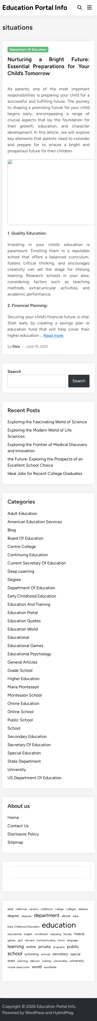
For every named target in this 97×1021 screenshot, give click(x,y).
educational (14, 934)
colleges (71, 909)
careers (33, 909)
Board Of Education (25, 538)
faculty (67, 934)
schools (45, 954)
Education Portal (23, 612)
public (73, 946)
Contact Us (18, 825)
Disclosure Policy (23, 834)
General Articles (22, 662)
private (44, 946)
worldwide (50, 967)
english (28, 934)
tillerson (35, 961)
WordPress (34, 1012)
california (21, 909)
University (17, 769)
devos (66, 916)
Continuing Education (28, 554)
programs (59, 947)
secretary (60, 954)
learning (16, 946)
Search (14, 371)
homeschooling (46, 940)
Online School (21, 711)
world (37, 966)
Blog (12, 530)
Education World (23, 629)
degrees (26, 916)
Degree (14, 579)
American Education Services (35, 521)
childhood (47, 909)
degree (13, 916)
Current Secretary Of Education (37, 563)
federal (79, 934)
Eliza (16, 346)
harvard (29, 940)
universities (61, 961)
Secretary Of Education (29, 744)
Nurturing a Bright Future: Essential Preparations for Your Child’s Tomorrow (48, 66)
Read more (53, 335)
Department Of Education (28, 49)
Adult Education (22, 513)
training (46, 961)
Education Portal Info (34, 7)
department (46, 915)
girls (20, 940)
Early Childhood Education (32, 596)
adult (10, 909)
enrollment (41, 934)
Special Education (24, 753)
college (59, 909)
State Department (24, 761)
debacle (83, 909)
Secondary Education (27, 736)
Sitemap (15, 842)
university (77, 961)
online (31, 947)
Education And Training (29, 604)
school (15, 953)
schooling (32, 954)
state (11, 961)
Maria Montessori (23, 686)
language (72, 940)
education (59, 924)
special (75, 954)
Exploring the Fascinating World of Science (47, 421)
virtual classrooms (18, 967)
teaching (22, 961)
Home (13, 817)
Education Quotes (24, 620)
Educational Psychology (29, 653)
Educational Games (25, 645)
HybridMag (63, 1012)
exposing (55, 934)
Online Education (23, 703)
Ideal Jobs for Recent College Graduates (45, 473)
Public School (20, 719)
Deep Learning (21, 571)
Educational (18, 637)
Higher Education (24, 678)
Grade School (20, 670)
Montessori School (25, 695)
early (76, 916)
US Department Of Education (35, 777)
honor (61, 940)
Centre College (22, 546)
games (12, 940)
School (14, 728)
